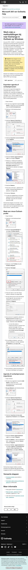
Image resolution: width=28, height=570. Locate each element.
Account (3, 530)
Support (3, 520)
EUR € (23, 544)
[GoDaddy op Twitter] (12, 547)
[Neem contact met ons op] (20, 2)
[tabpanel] (14, 277)
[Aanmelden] (23, 2)
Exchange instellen (10, 477)
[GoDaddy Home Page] (6, 538)
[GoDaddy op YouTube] (15, 547)
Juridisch (8, 552)
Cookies (20, 552)
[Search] (24, 17)
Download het (19, 489)
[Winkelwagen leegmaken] (26, 2)
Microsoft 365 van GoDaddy (13, 8)
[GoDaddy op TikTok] (9, 547)
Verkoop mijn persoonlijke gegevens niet (14, 554)
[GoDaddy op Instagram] (5, 547)
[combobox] (12, 17)
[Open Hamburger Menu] (1, 2)
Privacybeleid (14, 552)
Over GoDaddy (4, 517)
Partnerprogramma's (6, 527)
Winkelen (3, 533)
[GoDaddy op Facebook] (2, 547)
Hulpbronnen (4, 523)
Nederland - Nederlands (6, 544)
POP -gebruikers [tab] (18, 80)
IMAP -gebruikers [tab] (9, 80)
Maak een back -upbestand (12, 491)
